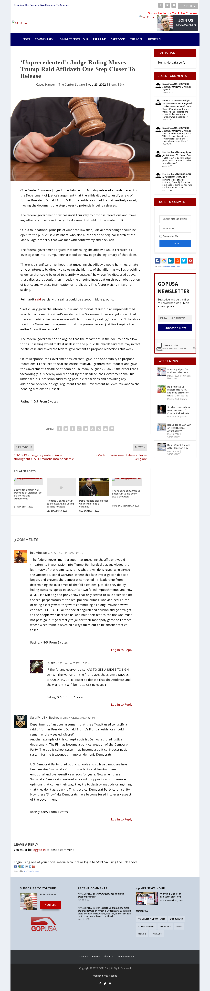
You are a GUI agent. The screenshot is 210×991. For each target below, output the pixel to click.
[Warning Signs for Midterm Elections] (162, 372)
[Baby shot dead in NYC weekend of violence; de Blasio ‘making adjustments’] (28, 479)
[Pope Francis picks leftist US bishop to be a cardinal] (94, 487)
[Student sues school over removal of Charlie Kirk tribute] (162, 409)
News (26, 39)
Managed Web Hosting (105, 975)
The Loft (136, 39)
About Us (154, 39)
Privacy (96, 956)
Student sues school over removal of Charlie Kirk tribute (178, 410)
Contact (84, 956)
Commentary (44, 39)
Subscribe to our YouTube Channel (173, 13)
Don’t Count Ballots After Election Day (178, 446)
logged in (39, 850)
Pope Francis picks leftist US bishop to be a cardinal (93, 503)
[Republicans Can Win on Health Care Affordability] (162, 427)
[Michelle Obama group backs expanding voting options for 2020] (61, 487)
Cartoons (118, 39)
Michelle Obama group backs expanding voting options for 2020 (60, 503)
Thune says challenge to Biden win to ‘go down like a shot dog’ (126, 493)
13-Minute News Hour (73, 39)
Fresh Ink (99, 39)
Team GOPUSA (126, 956)
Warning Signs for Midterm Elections (176, 85)
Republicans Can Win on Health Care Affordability (179, 427)
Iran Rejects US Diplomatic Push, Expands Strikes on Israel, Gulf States (177, 103)
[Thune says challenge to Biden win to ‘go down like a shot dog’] (127, 479)
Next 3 (142, 933)
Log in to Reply (121, 650)
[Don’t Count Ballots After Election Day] (162, 447)
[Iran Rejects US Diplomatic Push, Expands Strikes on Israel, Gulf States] (162, 389)
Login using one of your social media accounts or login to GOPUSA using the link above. (76, 862)
